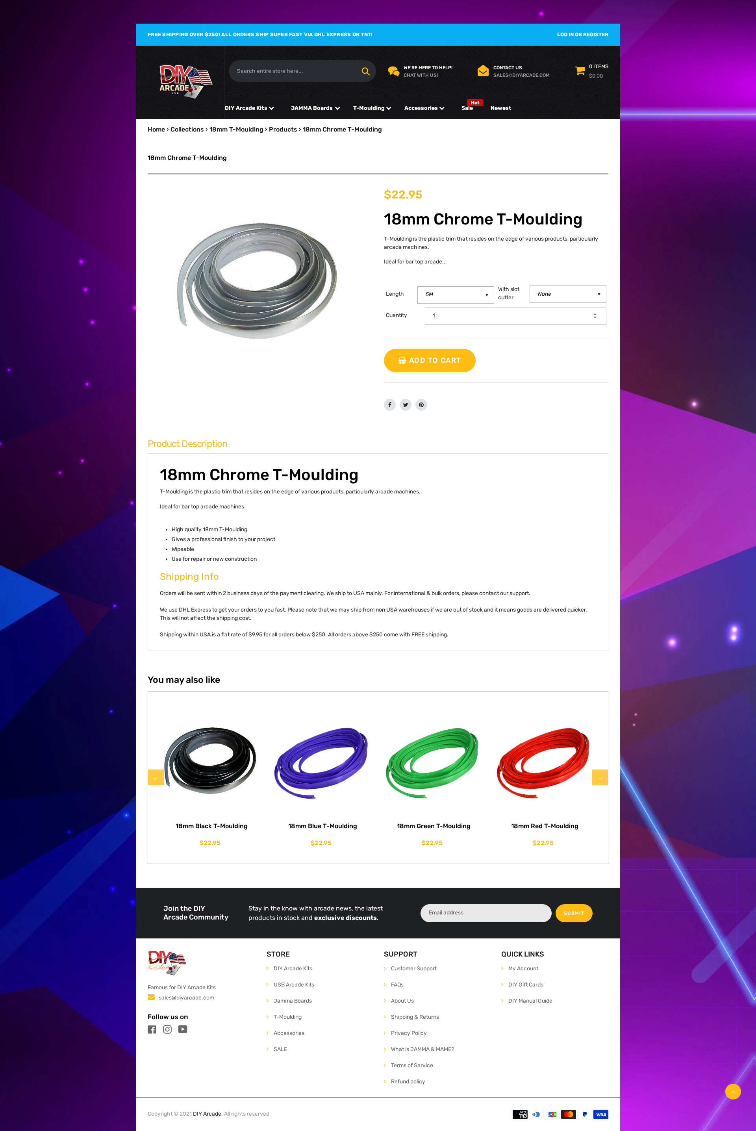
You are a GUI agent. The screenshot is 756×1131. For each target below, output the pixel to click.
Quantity (396, 315)
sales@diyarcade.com (186, 997)
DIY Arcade (207, 1114)
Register (595, 34)
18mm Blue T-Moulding (322, 826)
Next (600, 777)
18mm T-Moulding (236, 129)
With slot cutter (508, 293)
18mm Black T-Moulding (212, 826)
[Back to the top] (733, 1091)
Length (395, 294)
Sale (467, 108)
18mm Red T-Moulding (544, 826)
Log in (565, 34)
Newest (501, 108)
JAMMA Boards (312, 108)
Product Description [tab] (188, 443)
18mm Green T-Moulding (434, 826)
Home (156, 129)
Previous (156, 777)
